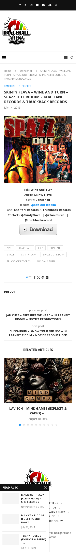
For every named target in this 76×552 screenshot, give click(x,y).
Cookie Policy (53, 521)
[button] (7, 391)
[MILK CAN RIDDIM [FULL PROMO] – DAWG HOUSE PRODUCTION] (10, 519)
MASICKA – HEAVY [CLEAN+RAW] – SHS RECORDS (32, 498)
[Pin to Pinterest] (43, 277)
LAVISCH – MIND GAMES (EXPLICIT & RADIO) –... (38, 410)
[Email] (43, 5)
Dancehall (26, 71)
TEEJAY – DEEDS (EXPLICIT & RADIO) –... (33, 539)
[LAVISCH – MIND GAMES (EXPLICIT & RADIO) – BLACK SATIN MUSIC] (38, 380)
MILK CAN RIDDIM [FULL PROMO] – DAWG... (32, 519)
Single (10, 254)
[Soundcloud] (49, 5)
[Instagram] (31, 5)
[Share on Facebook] (34, 277)
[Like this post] (30, 277)
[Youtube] (37, 5)
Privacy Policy (55, 512)
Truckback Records (18, 261)
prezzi (9, 292)
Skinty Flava (28, 254)
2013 (9, 247)
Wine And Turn (46, 261)
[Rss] (56, 5)
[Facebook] (20, 5)
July (40, 247)
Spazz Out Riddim (53, 254)
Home (7, 71)
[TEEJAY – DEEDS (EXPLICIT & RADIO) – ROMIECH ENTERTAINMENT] (10, 539)
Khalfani (55, 247)
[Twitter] (25, 5)
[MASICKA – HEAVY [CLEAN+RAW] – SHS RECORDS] (10, 498)
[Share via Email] (47, 277)
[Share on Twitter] (38, 277)
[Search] (72, 57)
